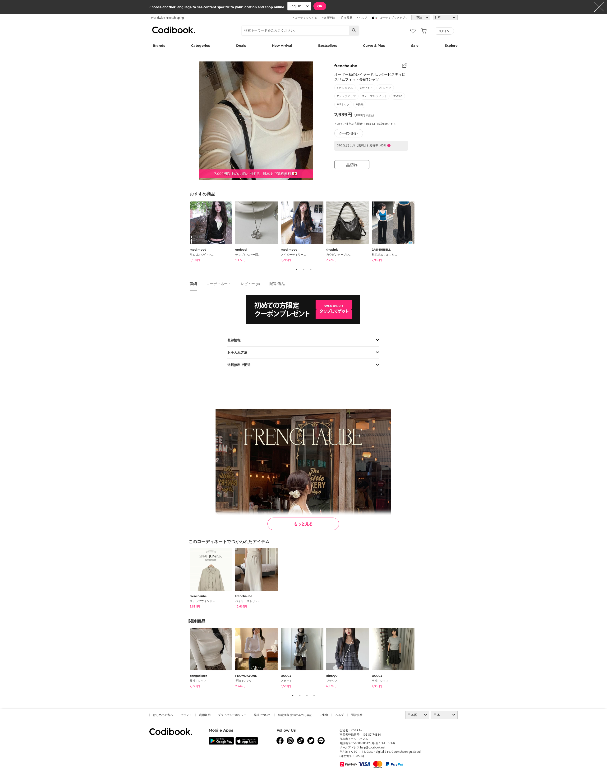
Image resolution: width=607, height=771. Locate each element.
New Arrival (282, 45)
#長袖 (359, 104)
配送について (262, 715)
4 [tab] (314, 695)
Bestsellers (327, 45)
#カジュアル (345, 88)
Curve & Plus (374, 45)
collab (324, 715)
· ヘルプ (362, 18)
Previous (186, 232)
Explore (451, 45)
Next (420, 232)
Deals (241, 45)
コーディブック (173, 30)
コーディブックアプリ (393, 18)
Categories (200, 45)
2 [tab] (303, 269)
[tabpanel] (212, 232)
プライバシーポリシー (232, 715)
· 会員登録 (328, 18)
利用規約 (205, 715)
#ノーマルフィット (374, 96)
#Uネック (343, 104)
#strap (397, 96)
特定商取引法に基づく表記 (295, 715)
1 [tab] (296, 269)
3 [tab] (310, 269)
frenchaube (345, 66)
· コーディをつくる (305, 18)
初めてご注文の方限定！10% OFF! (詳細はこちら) (365, 124)
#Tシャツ (385, 88)
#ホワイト (366, 88)
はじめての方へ (163, 715)
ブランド (186, 715)
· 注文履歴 (346, 18)
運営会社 (357, 715)
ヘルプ (339, 715)
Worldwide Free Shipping (167, 18)
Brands (159, 45)
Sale (414, 45)
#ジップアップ (346, 96)
